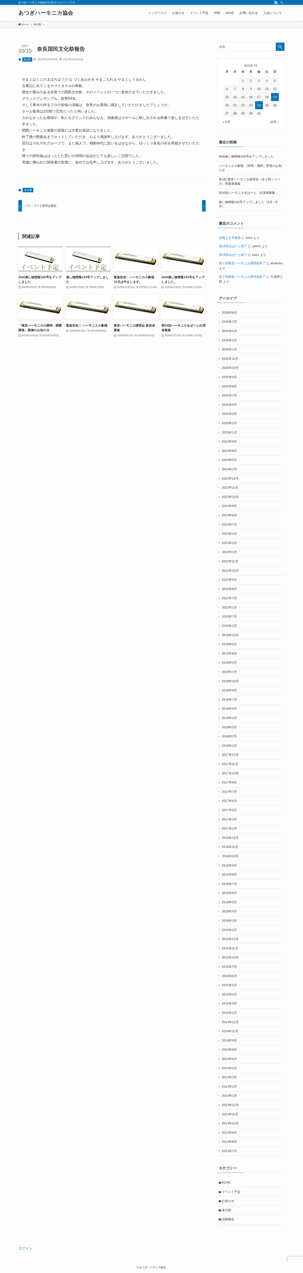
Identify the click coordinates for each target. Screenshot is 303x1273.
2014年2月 (229, 1086)
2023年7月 (229, 524)
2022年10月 (230, 570)
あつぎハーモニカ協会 (45, 13)
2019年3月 (229, 662)
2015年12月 (230, 939)
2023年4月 (229, 533)
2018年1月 (229, 745)
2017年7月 (229, 791)
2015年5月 (229, 985)
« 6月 (226, 122)
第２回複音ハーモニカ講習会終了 (242, 263)
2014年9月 (229, 1040)
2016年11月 (230, 847)
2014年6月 (229, 1059)
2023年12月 (230, 478)
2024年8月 (229, 451)
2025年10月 (230, 367)
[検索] (282, 2)
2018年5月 (229, 708)
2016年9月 (229, 865)
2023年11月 (230, 487)
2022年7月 (229, 598)
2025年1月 (229, 432)
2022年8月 (229, 589)
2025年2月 (229, 423)
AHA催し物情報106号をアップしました (246, 156)
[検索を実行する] (280, 47)
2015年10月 (230, 957)
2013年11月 (230, 1114)
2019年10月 (230, 635)
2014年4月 (229, 1068)
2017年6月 (229, 801)
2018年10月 (230, 681)
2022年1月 (229, 607)
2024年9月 (229, 441)
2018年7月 (229, 699)
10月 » (274, 122)
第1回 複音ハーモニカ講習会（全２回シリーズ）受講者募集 (249, 181)
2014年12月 (230, 1022)
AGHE (226, 1182)
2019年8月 (229, 653)
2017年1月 (229, 828)
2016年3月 (229, 920)
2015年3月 (229, 1003)
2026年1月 (229, 349)
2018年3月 (229, 727)
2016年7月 (229, 884)
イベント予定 (231, 1191)
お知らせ (228, 1201)
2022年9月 (229, 579)
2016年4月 (229, 911)
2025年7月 (229, 395)
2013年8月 (229, 1141)
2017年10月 (230, 773)
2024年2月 (229, 469)
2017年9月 (229, 782)
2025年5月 (229, 404)
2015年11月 (230, 948)
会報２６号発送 (230, 237)
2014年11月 (230, 1031)
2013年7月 (229, 1151)
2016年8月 (229, 874)
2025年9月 (229, 377)
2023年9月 (229, 506)
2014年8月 (229, 1049)
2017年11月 (230, 764)
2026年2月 (229, 340)
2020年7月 (229, 616)
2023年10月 (230, 497)
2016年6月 (229, 893)
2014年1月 (229, 1095)
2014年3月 (229, 1077)
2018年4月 (229, 718)
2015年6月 (229, 976)
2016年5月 (229, 902)
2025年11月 (230, 358)
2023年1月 (229, 552)
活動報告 (228, 1219)
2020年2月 (229, 626)
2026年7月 (229, 321)
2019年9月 (229, 644)
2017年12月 (230, 754)
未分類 (27, 59)
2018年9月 (229, 690)
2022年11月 (230, 561)
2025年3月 (229, 414)
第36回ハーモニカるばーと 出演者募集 (247, 192)
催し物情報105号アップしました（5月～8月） (248, 204)
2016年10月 (230, 856)
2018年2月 (229, 736)
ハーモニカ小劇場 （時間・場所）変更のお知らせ (250, 168)
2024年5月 (229, 460)
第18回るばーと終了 (233, 246)
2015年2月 (229, 1013)
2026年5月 (229, 331)
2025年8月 (229, 386)
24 (259, 105)
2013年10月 (230, 1123)
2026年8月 (229, 312)
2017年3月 (229, 819)
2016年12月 (230, 838)
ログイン (25, 1248)
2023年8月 (229, 515)
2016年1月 (229, 930)
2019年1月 (229, 672)
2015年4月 (229, 994)
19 (275, 97)
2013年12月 (230, 1105)
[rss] (276, 2)
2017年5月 (229, 810)
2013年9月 (229, 1132)
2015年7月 (229, 966)
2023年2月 (229, 543)
